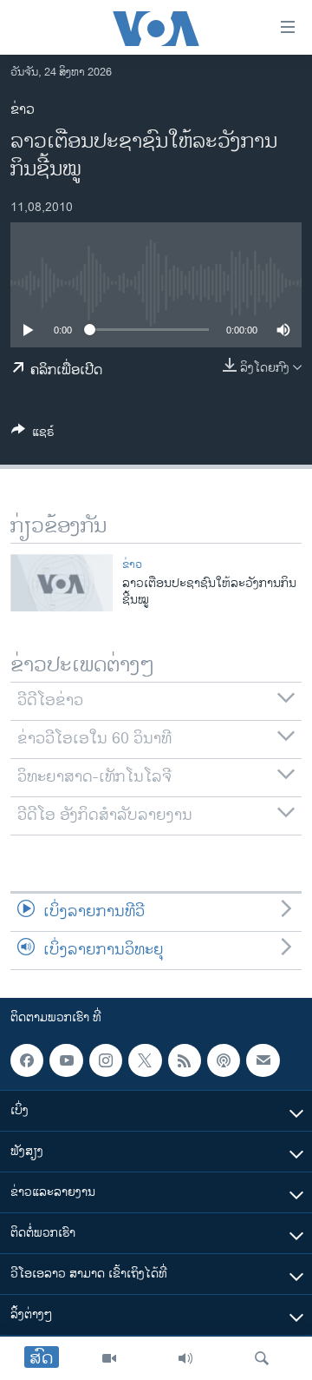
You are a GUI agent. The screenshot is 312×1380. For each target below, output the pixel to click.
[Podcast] (223, 1060)
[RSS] (184, 1060)
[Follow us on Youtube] (65, 1060)
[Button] (33, 435)
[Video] (109, 1358)
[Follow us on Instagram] (105, 1060)
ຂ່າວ (22, 110)
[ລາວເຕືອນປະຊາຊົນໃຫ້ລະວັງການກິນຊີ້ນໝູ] (61, 582)
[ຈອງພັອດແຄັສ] (262, 1060)
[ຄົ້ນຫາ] (262, 1358)
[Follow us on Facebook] (26, 1060)
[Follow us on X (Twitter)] (144, 1060)
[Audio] (185, 1358)
